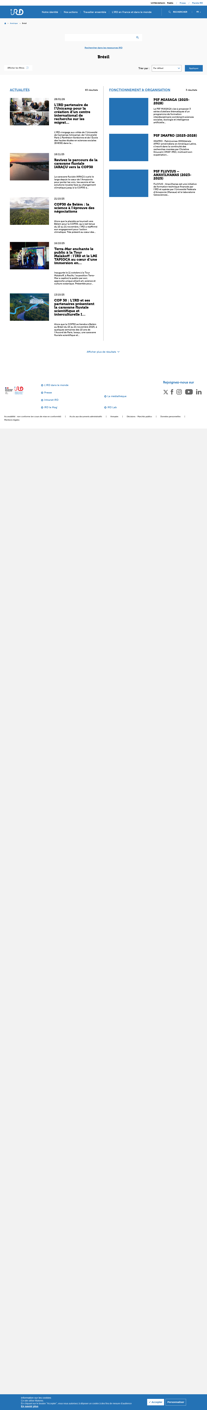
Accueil (5, 23)
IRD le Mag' (51, 407)
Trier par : (144, 68)
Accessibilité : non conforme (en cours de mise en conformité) (32, 416)
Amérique (14, 23)
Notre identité (50, 12)
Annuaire (114, 416)
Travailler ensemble (94, 12)
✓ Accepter (155, 1402)
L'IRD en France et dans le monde (132, 12)
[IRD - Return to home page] (16, 12)
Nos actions (71, 12)
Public (170, 3)
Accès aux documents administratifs (86, 416)
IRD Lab (112, 407)
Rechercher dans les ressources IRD (104, 48)
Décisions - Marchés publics (139, 416)
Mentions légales (11, 420)
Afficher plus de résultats (102, 351)
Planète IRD (197, 3)
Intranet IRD (51, 400)
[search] (181, 12)
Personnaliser (175, 1402)
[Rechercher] (138, 37)
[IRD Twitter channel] (165, 391)
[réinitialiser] (131, 37)
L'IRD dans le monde (56, 385)
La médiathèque (116, 396)
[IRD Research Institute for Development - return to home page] (14, 390)
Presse (183, 3)
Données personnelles (170, 416)
